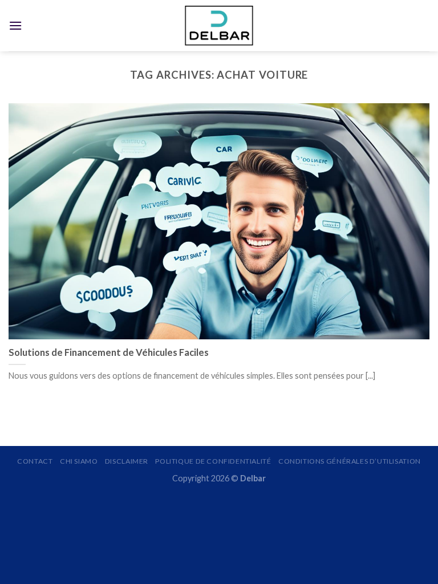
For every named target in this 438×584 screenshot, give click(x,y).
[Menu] (15, 25)
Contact (34, 461)
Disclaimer (126, 461)
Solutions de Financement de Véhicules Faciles (109, 352)
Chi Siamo (79, 461)
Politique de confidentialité (213, 461)
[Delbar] (219, 25)
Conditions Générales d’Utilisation (349, 461)
